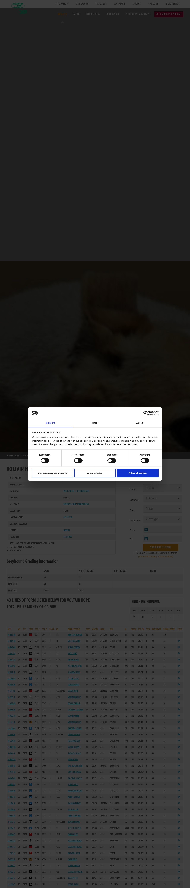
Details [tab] (95, 422)
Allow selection (95, 473)
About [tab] (139, 422)
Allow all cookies (138, 473)
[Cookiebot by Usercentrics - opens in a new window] (146, 413)
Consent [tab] (50, 422)
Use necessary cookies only (52, 473)
